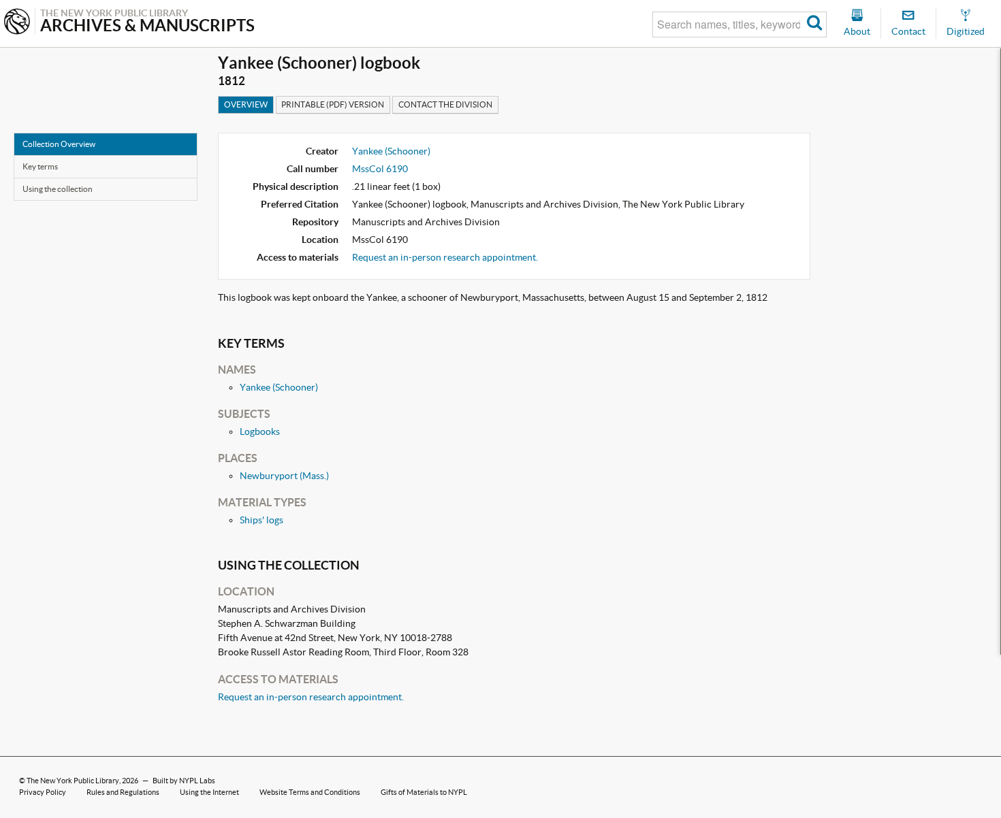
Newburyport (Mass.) (284, 475)
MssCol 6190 (380, 168)
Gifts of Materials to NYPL (424, 792)
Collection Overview (58, 144)
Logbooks (260, 431)
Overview (246, 104)
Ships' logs (261, 519)
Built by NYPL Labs (184, 780)
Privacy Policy (42, 792)
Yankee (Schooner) (391, 151)
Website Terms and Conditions (309, 792)
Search (815, 24)
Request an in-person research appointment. (445, 257)
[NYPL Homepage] (17, 22)
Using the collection (57, 188)
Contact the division (445, 104)
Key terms (40, 166)
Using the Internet (209, 792)
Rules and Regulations (122, 792)
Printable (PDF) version (332, 104)
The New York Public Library (73, 780)
